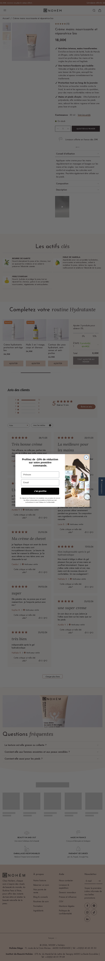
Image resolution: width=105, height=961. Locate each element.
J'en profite (40, 491)
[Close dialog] (86, 457)
